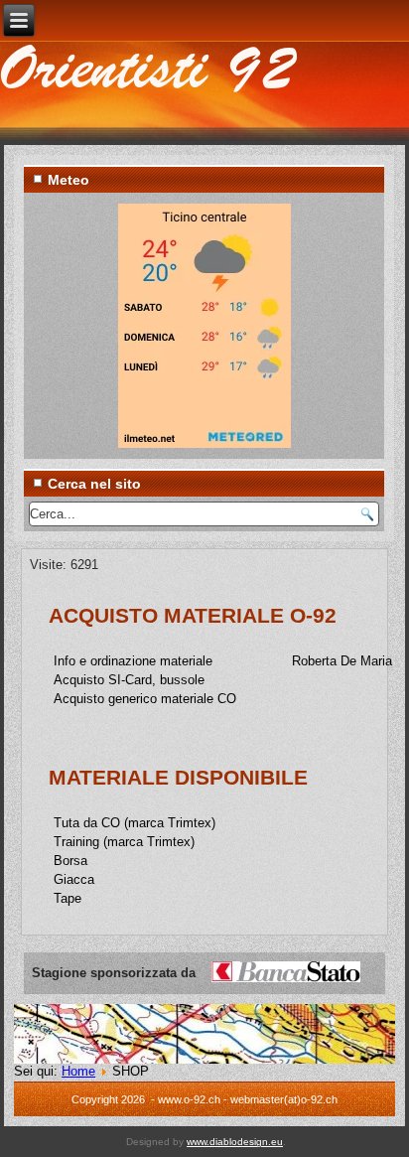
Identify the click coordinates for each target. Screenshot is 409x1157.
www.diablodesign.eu (235, 1141)
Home (78, 1071)
